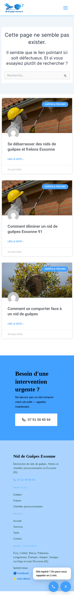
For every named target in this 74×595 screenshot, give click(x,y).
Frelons (17, 500)
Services (18, 526)
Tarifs (16, 532)
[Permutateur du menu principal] (65, 8)
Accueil (17, 520)
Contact (17, 538)
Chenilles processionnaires (28, 506)
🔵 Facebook (22, 573)
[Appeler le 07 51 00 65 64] (53, 586)
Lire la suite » (16, 159)
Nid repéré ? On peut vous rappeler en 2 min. (51, 573)
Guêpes (17, 494)
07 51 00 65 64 (39, 419)
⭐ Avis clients (21, 578)
